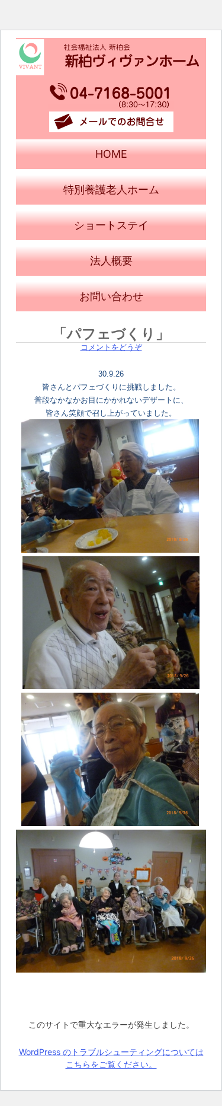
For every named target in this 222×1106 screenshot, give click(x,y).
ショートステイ (111, 225)
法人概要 (111, 260)
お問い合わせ (111, 296)
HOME (111, 154)
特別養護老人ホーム (111, 189)
